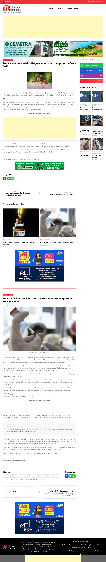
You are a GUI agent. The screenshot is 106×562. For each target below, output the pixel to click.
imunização (36, 476)
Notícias (51, 8)
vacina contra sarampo (31, 479)
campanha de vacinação (25, 476)
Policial (30, 542)
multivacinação (46, 476)
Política (44, 551)
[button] (71, 204)
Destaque (94, 128)
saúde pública (14, 479)
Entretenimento (28, 549)
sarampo (6, 479)
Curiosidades (42, 547)
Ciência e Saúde (7, 239)
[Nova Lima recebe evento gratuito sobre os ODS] (85, 96)
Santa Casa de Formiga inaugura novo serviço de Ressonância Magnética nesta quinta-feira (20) (59, 493)
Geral (85, 105)
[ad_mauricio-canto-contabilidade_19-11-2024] (39, 273)
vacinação (42, 479)
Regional (88, 151)
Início (45, 8)
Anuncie (69, 8)
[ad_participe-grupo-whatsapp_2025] (39, 166)
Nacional (94, 129)
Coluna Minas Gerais (28, 547)
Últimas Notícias (10, 70)
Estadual (45, 542)
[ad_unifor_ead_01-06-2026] (39, 257)
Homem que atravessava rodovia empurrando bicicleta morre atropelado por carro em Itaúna (35, 1)
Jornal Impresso (49, 549)
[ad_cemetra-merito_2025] (28, 48)
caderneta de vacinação (10, 476)
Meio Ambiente (34, 551)
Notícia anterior (12, 191)
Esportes (38, 549)
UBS (22, 479)
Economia (51, 547)
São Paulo (55, 476)
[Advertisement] (53, 27)
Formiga (23, 542)
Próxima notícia (66, 192)
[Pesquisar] (102, 9)
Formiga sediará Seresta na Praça (61, 194)
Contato (76, 8)
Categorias (60, 8)
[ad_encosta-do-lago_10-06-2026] (78, 48)
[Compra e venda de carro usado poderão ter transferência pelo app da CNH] (97, 120)
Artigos (82, 128)
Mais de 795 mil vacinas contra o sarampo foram (56, 242)
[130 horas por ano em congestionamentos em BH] (97, 144)
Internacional (29, 544)
